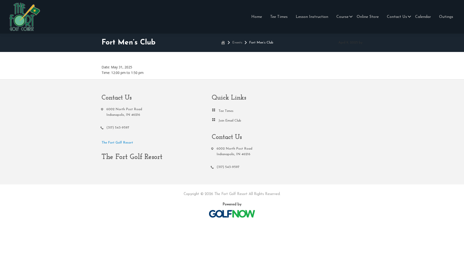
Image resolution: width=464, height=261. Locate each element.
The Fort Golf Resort (117, 143)
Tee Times (225, 111)
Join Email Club (229, 121)
